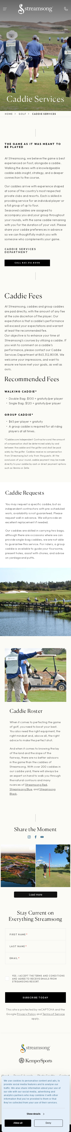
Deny (48, 1123)
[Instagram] (29, 837)
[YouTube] (42, 837)
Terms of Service (53, 1014)
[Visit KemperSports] (35, 1060)
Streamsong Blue (21, 789)
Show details (34, 1114)
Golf (22, 114)
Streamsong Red (36, 784)
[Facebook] (35, 837)
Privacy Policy (26, 1014)
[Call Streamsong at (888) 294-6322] (66, 9)
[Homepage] (35, 9)
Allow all (17, 1123)
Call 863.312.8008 (27, 263)
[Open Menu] (5, 9)
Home (9, 114)
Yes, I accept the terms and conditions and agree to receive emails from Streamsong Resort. (38, 978)
